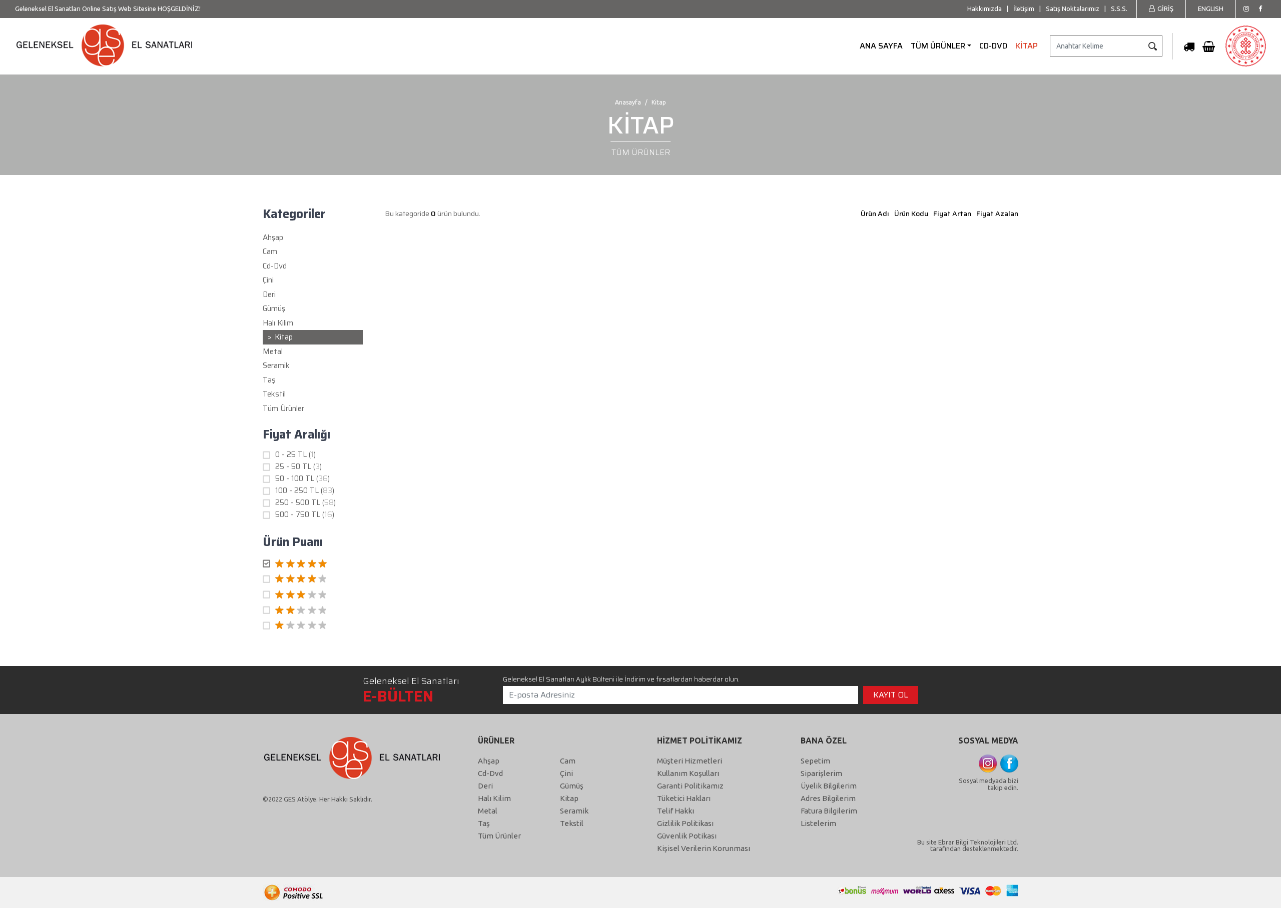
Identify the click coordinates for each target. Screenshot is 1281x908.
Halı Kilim (494, 798)
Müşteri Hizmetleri (689, 760)
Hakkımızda (984, 8)
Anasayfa (628, 102)
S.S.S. (1119, 8)
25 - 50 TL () (298, 466)
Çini (566, 773)
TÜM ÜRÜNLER (938, 46)
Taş (484, 823)
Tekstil (571, 823)
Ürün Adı (875, 213)
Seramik (574, 810)
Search (1152, 46)
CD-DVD (993, 46)
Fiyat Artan (952, 213)
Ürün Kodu (911, 213)
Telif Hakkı (675, 810)
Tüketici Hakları (684, 798)
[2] (313, 610)
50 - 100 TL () (302, 478)
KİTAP (1026, 46)
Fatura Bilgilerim (829, 810)
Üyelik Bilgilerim (829, 786)
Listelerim (818, 823)
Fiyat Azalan (997, 213)
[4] (313, 579)
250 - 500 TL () (305, 502)
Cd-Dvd (490, 773)
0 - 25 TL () (295, 454)
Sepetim (815, 760)
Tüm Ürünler (283, 408)
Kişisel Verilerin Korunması (703, 848)
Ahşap (488, 760)
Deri (485, 786)
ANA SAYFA (881, 46)
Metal (487, 810)
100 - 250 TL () (304, 490)
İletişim (1023, 8)
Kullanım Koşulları (688, 773)
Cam (567, 760)
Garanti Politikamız (690, 786)
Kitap (569, 798)
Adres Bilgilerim (828, 798)
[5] (313, 564)
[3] (313, 595)
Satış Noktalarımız (1072, 8)
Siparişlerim (821, 773)
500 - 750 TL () (304, 514)
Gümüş (571, 786)
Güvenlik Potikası (687, 836)
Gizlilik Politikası (685, 823)
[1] (313, 626)
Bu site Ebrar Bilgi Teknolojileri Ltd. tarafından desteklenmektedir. (967, 845)
